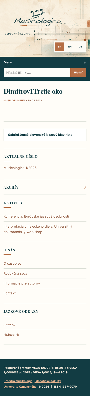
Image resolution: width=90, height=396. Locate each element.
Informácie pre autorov (22, 283)
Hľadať (78, 72)
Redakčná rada (15, 273)
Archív (11, 187)
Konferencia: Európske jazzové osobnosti (36, 216)
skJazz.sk (11, 335)
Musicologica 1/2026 (20, 168)
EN (70, 46)
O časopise (12, 263)
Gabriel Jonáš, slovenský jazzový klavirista (40, 135)
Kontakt (10, 293)
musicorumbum (14, 100)
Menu (8, 62)
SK (59, 46)
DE (80, 46)
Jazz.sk (9, 325)
